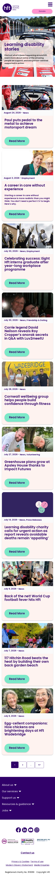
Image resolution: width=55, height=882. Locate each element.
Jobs (5, 810)
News (26, 112)
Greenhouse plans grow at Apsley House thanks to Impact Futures (27, 465)
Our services (10, 791)
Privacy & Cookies (20, 861)
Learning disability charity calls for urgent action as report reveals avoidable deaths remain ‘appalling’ (26, 532)
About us (8, 785)
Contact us (27, 853)
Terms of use (36, 861)
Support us (9, 797)
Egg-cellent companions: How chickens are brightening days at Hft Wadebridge (26, 729)
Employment (28, 178)
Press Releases (34, 519)
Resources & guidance (16, 804)
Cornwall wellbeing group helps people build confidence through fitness (27, 400)
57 (39, 765)
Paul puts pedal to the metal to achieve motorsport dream (23, 124)
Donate (42, 11)
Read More (17, 141)
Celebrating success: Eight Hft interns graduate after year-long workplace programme (27, 264)
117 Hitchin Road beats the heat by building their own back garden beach (26, 662)
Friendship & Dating (37, 320)
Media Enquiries (41, 865)
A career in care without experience (24, 187)
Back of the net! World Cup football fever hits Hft (27, 598)
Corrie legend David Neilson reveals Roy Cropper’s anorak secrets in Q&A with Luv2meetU (26, 333)
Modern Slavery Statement (19, 865)
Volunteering (33, 454)
